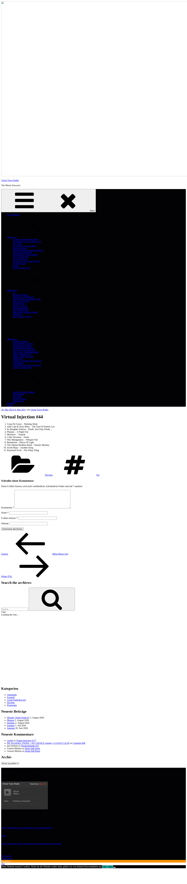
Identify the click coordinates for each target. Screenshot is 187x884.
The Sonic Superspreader (26, 352)
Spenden (11, 403)
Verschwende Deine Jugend (27, 366)
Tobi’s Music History (23, 357)
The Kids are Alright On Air (27, 299)
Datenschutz (19, 399)
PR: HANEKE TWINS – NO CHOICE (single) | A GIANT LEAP (38, 743)
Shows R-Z (12, 339)
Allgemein (12, 694)
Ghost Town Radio (10, 180)
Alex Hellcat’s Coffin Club (27, 242)
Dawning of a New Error (25, 255)
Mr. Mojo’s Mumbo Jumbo (25, 312)
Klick (3, 835)
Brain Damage (20, 248)
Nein (110, 867)
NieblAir (17, 315)
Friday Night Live (22, 268)
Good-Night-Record (16, 700)
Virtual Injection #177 (26, 740)
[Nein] (114, 867)
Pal (97, 475)
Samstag (11, 728)
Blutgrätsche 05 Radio (24, 246)
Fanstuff (11, 697)
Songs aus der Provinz (24, 350)
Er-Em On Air (19, 264)
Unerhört (18, 363)
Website (4, 523)
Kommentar (7, 507)
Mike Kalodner (20, 308)
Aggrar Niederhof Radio (25, 240)
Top (3, 864)
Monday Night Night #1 (18, 717)
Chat (9, 406)
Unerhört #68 (79, 743)
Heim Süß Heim (20, 295)
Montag (10, 720)
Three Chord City (22, 355)
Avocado (17, 244)
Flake (16, 266)
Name (4, 512)
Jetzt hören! (13, 215)
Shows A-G (12, 237)
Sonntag (11, 723)
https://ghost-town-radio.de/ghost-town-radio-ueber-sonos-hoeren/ (31, 843)
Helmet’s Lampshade (23, 297)
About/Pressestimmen (24, 392)
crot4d (10, 740)
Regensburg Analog (23, 344)
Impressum (18, 401)
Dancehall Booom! (22, 253)
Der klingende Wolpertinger (28, 251)
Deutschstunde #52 (30, 746)
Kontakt (17, 397)
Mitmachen (18, 395)
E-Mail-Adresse (9, 518)
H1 (14, 293)
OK (104, 867)
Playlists (49, 475)
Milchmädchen (20, 310)
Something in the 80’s (23, 348)
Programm (12, 705)
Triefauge (18, 359)
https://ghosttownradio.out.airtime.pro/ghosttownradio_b (27, 828)
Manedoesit (19, 304)
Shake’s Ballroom (22, 346)
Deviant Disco (20, 259)
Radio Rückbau (20, 341)
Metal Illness (20, 306)
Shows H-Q (12, 291)
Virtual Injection (22, 368)
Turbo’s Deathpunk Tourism (27, 361)
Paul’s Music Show (22, 317)
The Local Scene (21, 302)
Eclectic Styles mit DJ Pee (26, 262)
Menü (92, 211)
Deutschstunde (21, 257)
